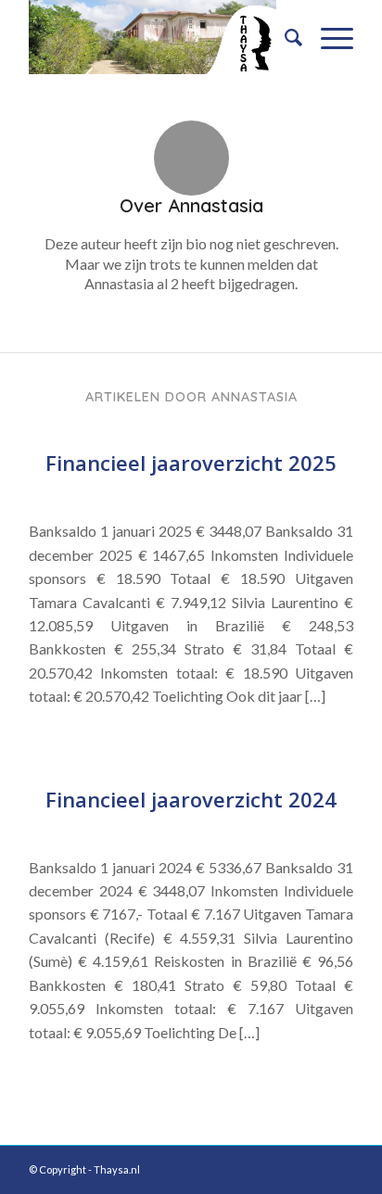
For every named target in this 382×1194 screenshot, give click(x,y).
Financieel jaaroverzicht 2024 (191, 799)
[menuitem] (284, 37)
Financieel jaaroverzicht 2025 (191, 462)
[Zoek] (284, 37)
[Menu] (327, 37)
